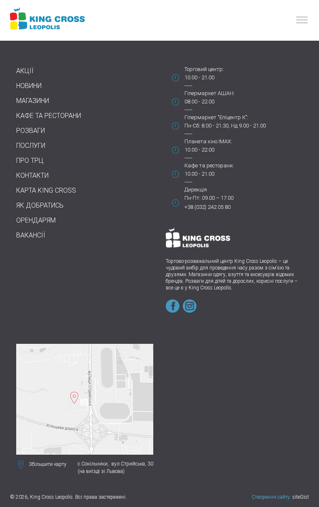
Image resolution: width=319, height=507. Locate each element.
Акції (25, 71)
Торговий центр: (204, 69)
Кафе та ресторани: (209, 165)
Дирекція (195, 189)
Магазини (32, 101)
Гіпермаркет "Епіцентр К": (216, 117)
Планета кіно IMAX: (208, 141)
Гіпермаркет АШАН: (209, 93)
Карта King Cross (46, 190)
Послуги (30, 145)
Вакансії (30, 235)
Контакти (32, 175)
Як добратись (40, 205)
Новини (29, 86)
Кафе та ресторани (48, 116)
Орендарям (36, 220)
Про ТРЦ (30, 160)
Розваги (30, 131)
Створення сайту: (271, 497)
